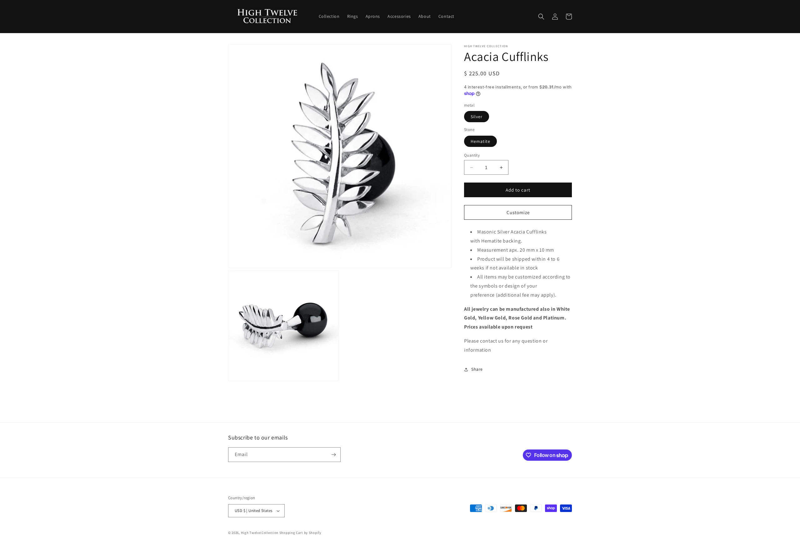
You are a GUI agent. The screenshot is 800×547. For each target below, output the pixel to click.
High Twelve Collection (259, 532)
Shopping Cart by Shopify (300, 532)
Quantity (472, 155)
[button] (541, 16)
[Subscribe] (333, 454)
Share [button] (477, 369)
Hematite (480, 141)
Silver (476, 116)
